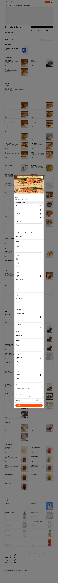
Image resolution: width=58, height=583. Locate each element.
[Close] (42, 177)
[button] (29, 184)
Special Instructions (20, 384)
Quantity (18, 400)
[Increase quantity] (41, 400)
